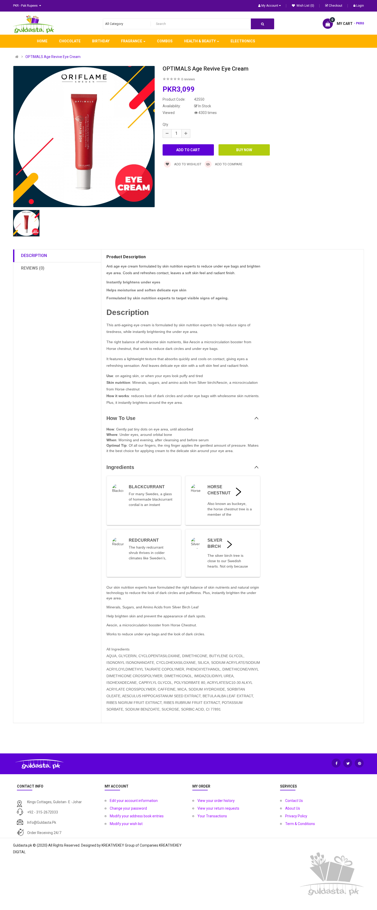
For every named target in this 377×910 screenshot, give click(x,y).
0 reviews (188, 79)
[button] (183, 418)
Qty (165, 124)
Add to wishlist (187, 164)
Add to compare (228, 164)
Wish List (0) (305, 5)
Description (34, 255)
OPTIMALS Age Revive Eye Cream (53, 57)
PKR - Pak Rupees (26, 5)
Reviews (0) (32, 268)
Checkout (335, 5)
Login (360, 5)
